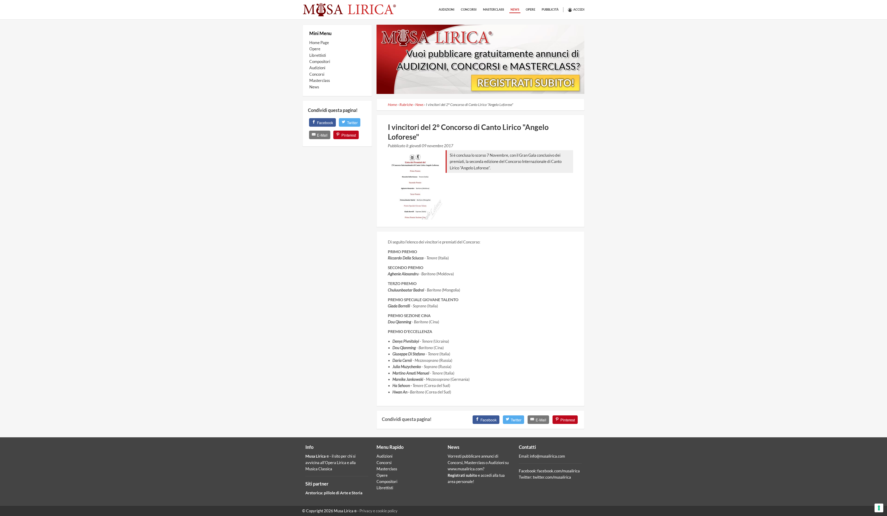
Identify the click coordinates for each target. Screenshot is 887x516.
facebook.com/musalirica (558, 470)
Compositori (319, 61)
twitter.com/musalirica (552, 477)
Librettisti (317, 55)
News (514, 9)
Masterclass (493, 9)
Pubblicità (550, 9)
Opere (530, 9)
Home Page (319, 42)
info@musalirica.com (547, 456)
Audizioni (446, 9)
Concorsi (469, 9)
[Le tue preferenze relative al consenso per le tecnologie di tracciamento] (879, 508)
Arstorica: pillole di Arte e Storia (333, 492)
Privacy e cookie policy (378, 510)
